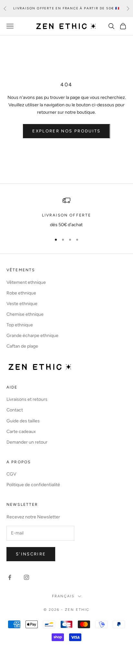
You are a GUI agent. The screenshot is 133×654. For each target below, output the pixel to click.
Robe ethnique (21, 293)
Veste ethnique (21, 303)
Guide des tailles (23, 421)
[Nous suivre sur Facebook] (9, 577)
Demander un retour (26, 442)
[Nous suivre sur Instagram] (26, 577)
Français (63, 596)
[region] (66, 212)
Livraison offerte (66, 215)
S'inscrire (31, 554)
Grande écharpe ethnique (32, 335)
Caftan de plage (22, 346)
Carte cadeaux (21, 431)
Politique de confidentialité (33, 484)
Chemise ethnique (25, 314)
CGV (11, 474)
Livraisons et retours (26, 399)
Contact (14, 410)
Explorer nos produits (66, 131)
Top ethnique (19, 325)
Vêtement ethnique (26, 282)
